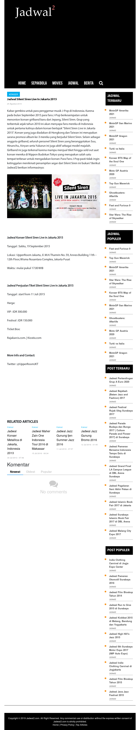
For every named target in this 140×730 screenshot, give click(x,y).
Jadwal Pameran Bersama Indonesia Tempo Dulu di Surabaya (120, 451)
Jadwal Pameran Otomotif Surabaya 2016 (119, 579)
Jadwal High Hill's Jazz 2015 (119, 635)
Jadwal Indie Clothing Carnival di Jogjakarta (120, 666)
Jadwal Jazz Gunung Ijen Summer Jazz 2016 (65, 437)
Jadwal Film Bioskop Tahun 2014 (121, 593)
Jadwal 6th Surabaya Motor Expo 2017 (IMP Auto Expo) (121, 650)
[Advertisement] (70, 45)
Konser (13, 94)
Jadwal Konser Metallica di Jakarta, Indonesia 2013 (14, 442)
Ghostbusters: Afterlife (117, 194)
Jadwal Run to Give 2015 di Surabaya (120, 606)
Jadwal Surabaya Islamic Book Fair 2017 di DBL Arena (119, 518)
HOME (22, 83)
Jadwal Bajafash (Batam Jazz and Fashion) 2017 (118, 394)
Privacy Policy (67, 724)
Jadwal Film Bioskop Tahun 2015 (121, 680)
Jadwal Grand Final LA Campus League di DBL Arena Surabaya (120, 471)
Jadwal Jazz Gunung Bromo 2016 (89, 435)
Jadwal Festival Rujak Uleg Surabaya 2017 (121, 410)
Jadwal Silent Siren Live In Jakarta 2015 (32, 99)
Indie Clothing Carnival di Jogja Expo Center (118, 563)
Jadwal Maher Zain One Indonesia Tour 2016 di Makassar (41, 440)
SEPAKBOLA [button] (39, 83)
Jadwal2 (112, 117)
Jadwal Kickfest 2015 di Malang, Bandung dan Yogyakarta (121, 621)
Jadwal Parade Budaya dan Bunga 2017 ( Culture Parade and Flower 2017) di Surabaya (120, 430)
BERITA (89, 83)
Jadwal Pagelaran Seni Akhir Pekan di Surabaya (120, 489)
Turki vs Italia (116, 148)
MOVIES (57, 83)
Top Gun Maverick (119, 183)
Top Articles (81, 724)
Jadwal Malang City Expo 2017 (120, 532)
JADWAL (73, 83)
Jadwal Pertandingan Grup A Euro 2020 (121, 379)
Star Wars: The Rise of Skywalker (120, 216)
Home (56, 724)
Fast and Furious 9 (119, 205)
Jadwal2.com (32, 718)
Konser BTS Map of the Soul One (120, 159)
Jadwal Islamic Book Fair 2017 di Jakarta (121, 503)
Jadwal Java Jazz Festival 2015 (119, 693)
